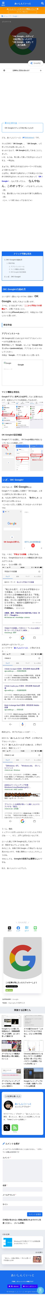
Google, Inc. (8, 369)
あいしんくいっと (23, 3)
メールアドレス (9, 1195)
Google (15, 999)
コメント (7, 1158)
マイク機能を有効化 (17, 269)
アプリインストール (17, 266)
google (12, 1003)
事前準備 (11, 263)
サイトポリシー (30, 1286)
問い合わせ (15, 1286)
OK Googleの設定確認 (18, 272)
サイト (5, 1204)
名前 (5, 1185)
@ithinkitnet (29, 138)
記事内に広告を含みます (21, 70)
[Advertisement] (22, 96)
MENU (40, 1291)
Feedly (15, 1132)
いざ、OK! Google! (13, 277)
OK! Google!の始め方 (14, 260)
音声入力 (21, 1003)
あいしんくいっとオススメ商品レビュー (22, 9)
